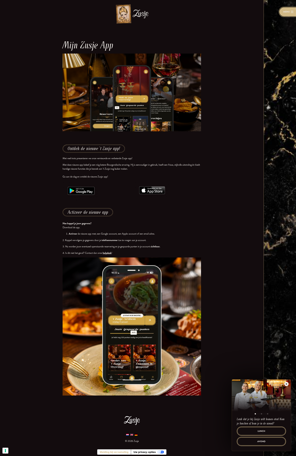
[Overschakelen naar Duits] (136, 434)
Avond (261, 441)
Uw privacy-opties (145, 452)
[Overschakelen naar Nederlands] (127, 434)
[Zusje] (131, 14)
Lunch (261, 431)
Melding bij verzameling (114, 452)
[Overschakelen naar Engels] (131, 434)
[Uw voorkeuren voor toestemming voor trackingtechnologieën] (5, 451)
